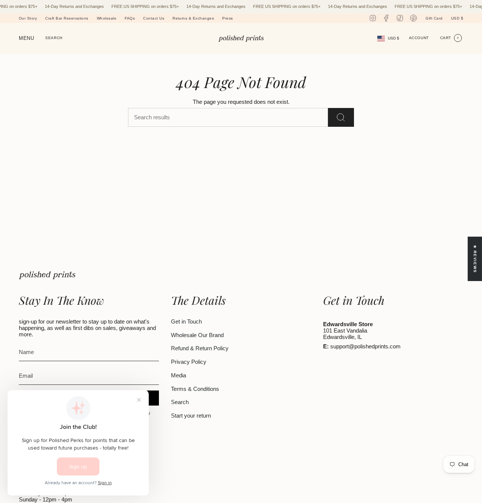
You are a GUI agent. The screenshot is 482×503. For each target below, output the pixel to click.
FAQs (130, 18)
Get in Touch (186, 321)
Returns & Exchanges (193, 18)
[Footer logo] (47, 275)
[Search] (341, 117)
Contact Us (153, 18)
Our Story (28, 18)
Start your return (191, 415)
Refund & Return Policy (200, 348)
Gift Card (434, 18)
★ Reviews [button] (475, 259)
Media (178, 375)
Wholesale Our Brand (197, 335)
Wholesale (106, 18)
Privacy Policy (188, 362)
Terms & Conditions (195, 389)
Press (227, 18)
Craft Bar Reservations (66, 18)
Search (180, 402)
